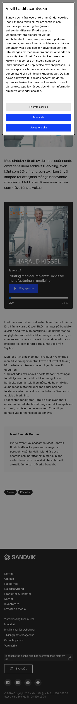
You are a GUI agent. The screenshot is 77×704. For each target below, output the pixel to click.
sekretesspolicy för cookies (28, 86)
